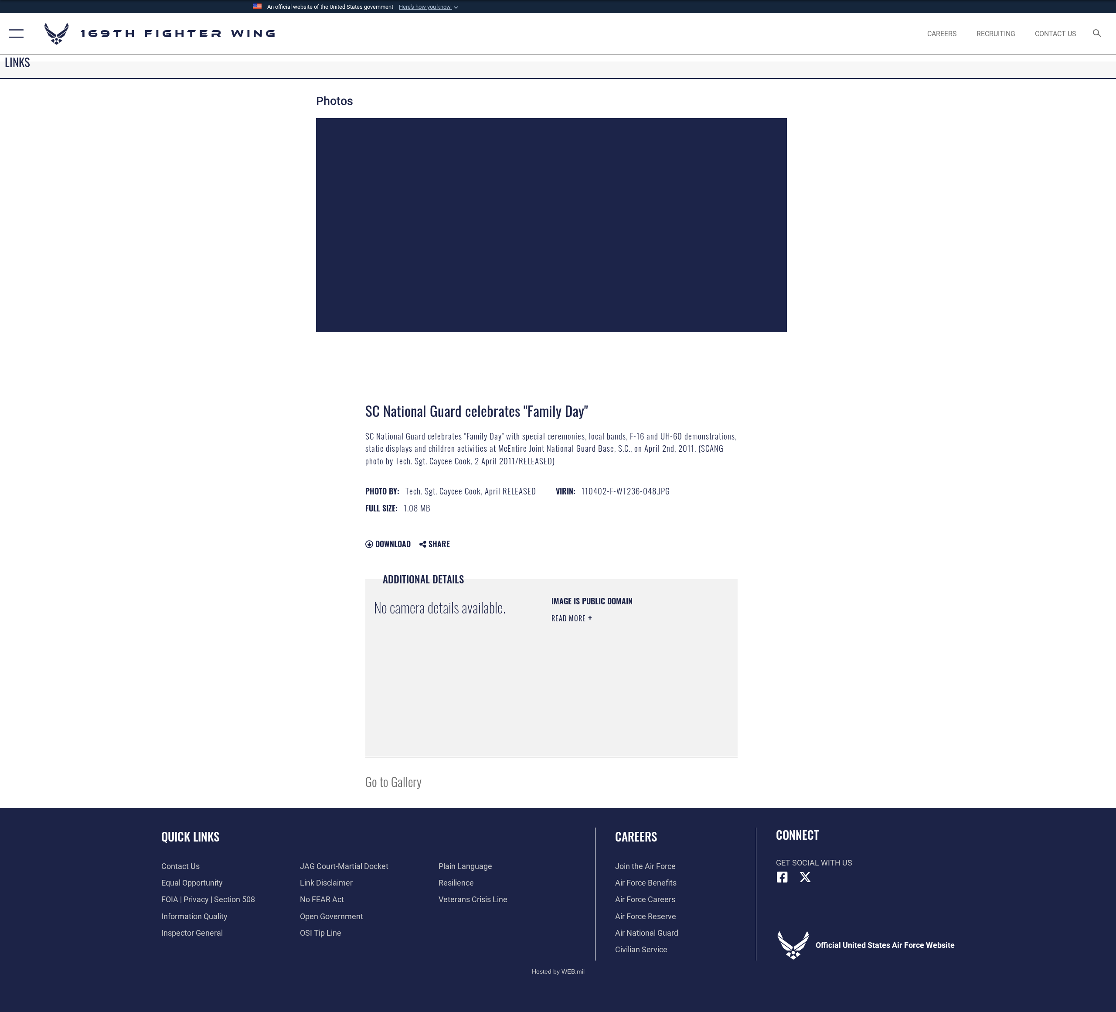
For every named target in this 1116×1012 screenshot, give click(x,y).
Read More (569, 618)
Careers (636, 836)
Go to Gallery (393, 781)
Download (392, 543)
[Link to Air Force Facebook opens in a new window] (782, 877)
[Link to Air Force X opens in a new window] (805, 877)
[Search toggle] (1097, 34)
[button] (429, 7)
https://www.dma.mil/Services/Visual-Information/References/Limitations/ (604, 704)
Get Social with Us (814, 862)
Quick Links (190, 836)
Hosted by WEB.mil (558, 971)
